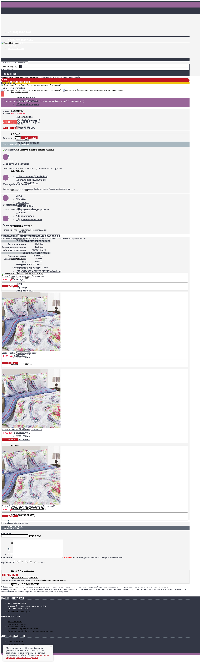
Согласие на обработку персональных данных (30, 631)
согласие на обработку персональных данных (27, 656)
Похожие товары (35, 236)
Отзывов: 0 (21, 150)
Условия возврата (16, 626)
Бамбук (21, 199)
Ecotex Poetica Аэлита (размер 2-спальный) (23, 276)
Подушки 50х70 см (28, 264)
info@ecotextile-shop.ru (19, 611)
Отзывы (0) (53, 236)
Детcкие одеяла (22, 570)
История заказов (16, 644)
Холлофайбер (25, 216)
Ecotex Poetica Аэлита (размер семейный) (22, 429)
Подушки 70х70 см (28, 268)
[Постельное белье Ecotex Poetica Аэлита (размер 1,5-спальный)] (31, 85)
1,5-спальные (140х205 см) (32, 176)
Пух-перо (22, 287)
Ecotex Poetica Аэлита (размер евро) (19, 353)
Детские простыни (25, 584)
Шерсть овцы (25, 290)
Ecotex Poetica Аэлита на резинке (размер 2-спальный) (28, 506)
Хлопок (21, 212)
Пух (19, 196)
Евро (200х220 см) (23, 515)
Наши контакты (15, 621)
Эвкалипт (23, 202)
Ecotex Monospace (28, 104)
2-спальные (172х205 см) (31, 180)
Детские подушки (24, 577)
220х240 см (23, 439)
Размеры (17, 170)
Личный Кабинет (16, 641)
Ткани (15, 133)
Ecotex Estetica (26, 97)
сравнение (23, 144)
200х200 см (23, 436)
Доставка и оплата (17, 624)
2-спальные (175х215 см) (28, 508)
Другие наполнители (29, 219)
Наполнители (21, 363)
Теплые (21, 232)
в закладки (10, 144)
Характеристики (12, 236)
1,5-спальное (25, 117)
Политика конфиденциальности (23, 629)
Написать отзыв (36, 150)
